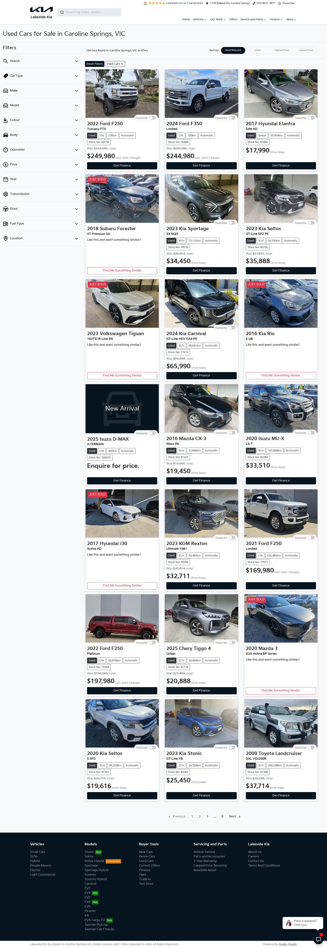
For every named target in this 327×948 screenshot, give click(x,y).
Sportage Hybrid (96, 870)
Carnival (90, 884)
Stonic (89, 852)
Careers (253, 856)
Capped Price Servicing (210, 865)
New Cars (146, 852)
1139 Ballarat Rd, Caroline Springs (230, 3)
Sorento (90, 875)
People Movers (40, 865)
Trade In (145, 879)
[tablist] (269, 50)
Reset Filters (95, 64)
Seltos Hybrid (94, 861)
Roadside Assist (205, 870)
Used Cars (146, 861)
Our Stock (216, 19)
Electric (35, 870)
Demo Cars (147, 856)
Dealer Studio (288, 944)
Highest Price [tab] (282, 50)
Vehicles (198, 19)
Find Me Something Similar (122, 270)
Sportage (91, 865)
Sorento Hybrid (96, 879)
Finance (275, 19)
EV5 (87, 897)
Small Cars (37, 852)
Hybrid (35, 861)
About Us (255, 852)
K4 (87, 915)
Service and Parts (252, 19)
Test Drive (146, 884)
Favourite (142, 117)
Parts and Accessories (209, 856)
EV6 (87, 902)
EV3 (87, 888)
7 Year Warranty (205, 861)
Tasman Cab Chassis (99, 929)
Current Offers (149, 865)
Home (186, 19)
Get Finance (122, 165)
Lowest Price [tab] (306, 50)
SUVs (34, 856)
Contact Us (256, 861)
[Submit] (61, 12)
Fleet (142, 875)
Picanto (90, 911)
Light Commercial (42, 875)
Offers (233, 19)
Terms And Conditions (264, 865)
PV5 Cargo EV (95, 920)
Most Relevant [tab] (233, 50)
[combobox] (89, 12)
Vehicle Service (204, 852)
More (290, 19)
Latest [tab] (257, 50)
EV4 (87, 893)
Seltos (89, 856)
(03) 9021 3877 (266, 3)
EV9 (87, 906)
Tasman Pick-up (96, 925)
